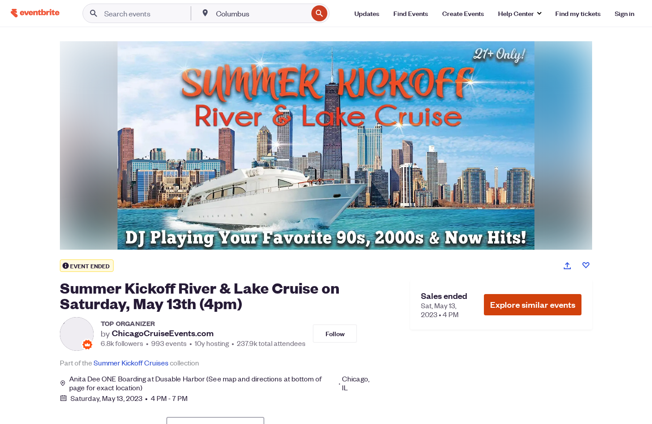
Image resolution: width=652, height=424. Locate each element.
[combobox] (261, 13)
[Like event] (586, 265)
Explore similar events (532, 304)
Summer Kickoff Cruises (131, 362)
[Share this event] (567, 266)
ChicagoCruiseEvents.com (163, 333)
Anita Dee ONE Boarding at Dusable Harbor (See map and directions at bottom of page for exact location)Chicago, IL (219, 383)
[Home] (35, 13)
